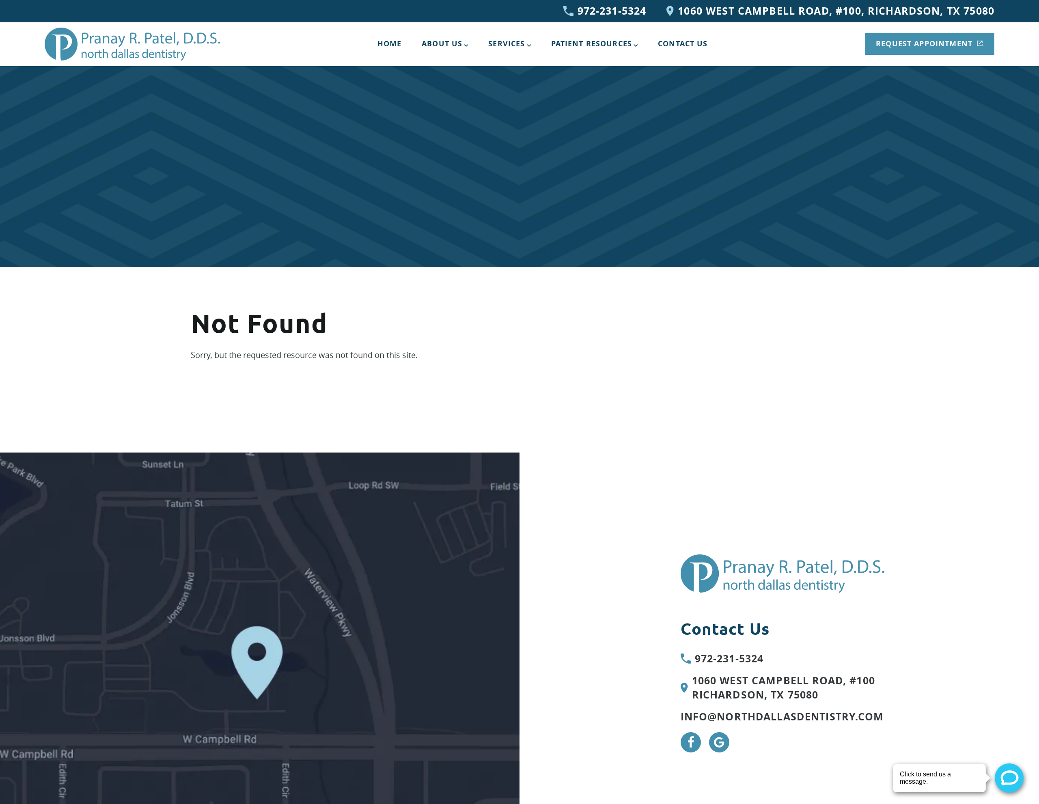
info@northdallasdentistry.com (782, 717)
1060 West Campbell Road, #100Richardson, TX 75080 (783, 688)
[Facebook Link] (691, 742)
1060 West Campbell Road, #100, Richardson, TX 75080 (836, 11)
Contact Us (683, 44)
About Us (442, 44)
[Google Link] (719, 742)
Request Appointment (924, 44)
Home (389, 44)
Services (506, 44)
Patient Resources (591, 44)
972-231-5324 (612, 11)
